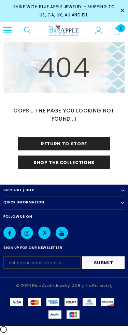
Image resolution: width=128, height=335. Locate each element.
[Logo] (64, 30)
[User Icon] (98, 30)
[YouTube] (62, 233)
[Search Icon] (27, 30)
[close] (122, 11)
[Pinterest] (44, 233)
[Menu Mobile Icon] (7, 30)
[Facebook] (9, 233)
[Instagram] (27, 233)
